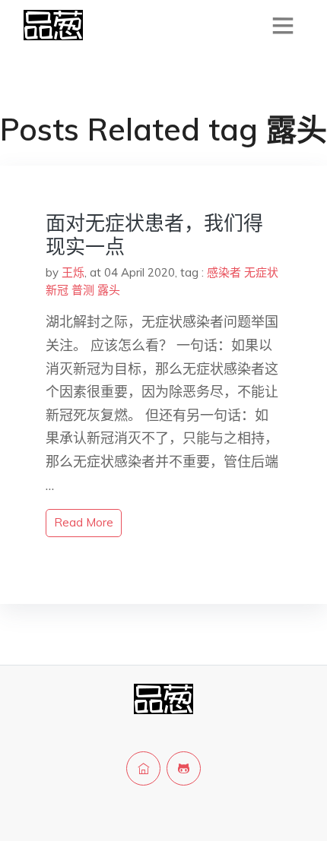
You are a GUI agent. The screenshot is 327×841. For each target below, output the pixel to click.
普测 (82, 290)
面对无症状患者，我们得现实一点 (154, 234)
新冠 (57, 290)
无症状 (261, 272)
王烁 (73, 272)
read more (83, 522)
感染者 (224, 272)
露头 (108, 290)
